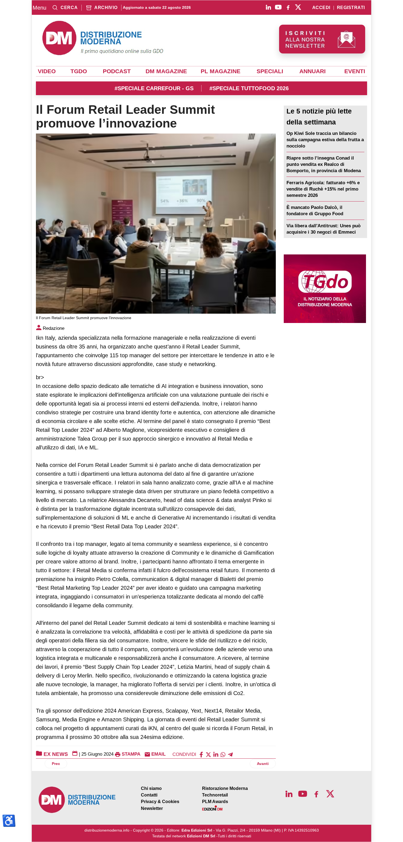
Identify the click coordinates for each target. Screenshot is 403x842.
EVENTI (354, 71)
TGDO (78, 71)
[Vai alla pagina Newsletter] (322, 39)
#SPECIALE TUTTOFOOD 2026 (249, 88)
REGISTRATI (351, 7)
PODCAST (117, 71)
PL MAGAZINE (220, 71)
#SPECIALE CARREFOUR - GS (154, 88)
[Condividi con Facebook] (201, 754)
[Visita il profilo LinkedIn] (268, 7)
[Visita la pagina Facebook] (288, 7)
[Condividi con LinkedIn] (215, 754)
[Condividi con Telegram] (230, 754)
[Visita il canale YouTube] (278, 7)
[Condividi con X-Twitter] (208, 754)
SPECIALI (270, 71)
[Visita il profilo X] (298, 7)
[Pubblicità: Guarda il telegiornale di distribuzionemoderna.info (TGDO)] (324, 288)
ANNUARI (312, 71)
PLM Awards (215, 801)
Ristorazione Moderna (225, 788)
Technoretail (215, 795)
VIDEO (47, 71)
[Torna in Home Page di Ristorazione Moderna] (77, 800)
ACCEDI (321, 7)
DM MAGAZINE (166, 71)
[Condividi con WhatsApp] (223, 754)
